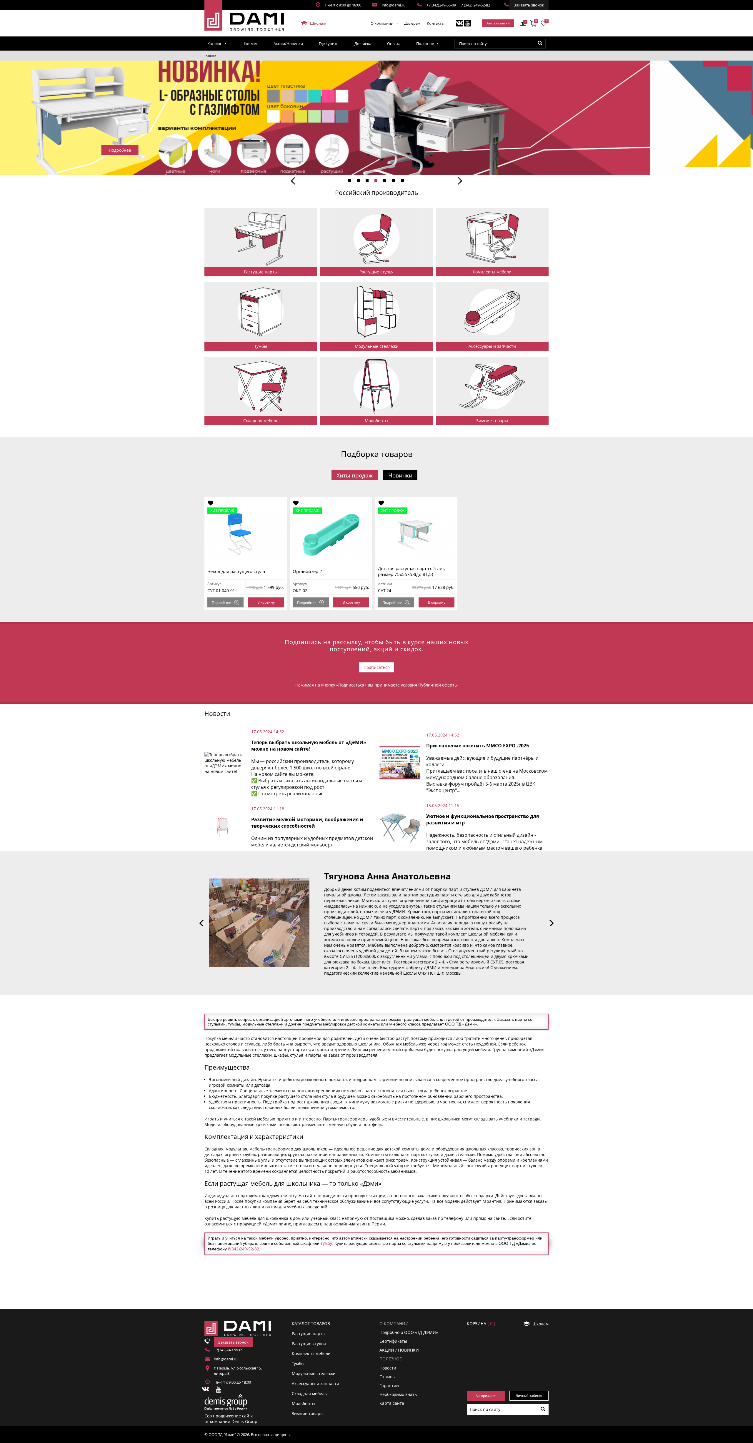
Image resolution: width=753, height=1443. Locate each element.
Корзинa (481, 1323)
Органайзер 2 (307, 571)
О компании (382, 23)
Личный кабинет (529, 1395)
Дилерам (412, 23)
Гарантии (389, 1385)
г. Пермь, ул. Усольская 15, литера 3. (238, 1370)
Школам (318, 23)
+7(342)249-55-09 (441, 5)
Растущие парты (309, 1333)
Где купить (329, 43)
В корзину (266, 602)
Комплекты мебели (311, 1353)
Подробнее (221, 602)
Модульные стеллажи (314, 1373)
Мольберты (303, 1403)
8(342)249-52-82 (243, 1249)
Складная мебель (309, 1393)
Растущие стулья (309, 1343)
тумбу (326, 1243)
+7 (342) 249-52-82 (474, 5)
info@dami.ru (394, 5)
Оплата (393, 43)
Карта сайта (391, 1403)
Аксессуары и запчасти (315, 1383)
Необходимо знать (398, 1394)
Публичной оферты (438, 685)
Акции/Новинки (288, 43)
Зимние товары (308, 1413)
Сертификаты (393, 1341)
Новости (387, 1368)
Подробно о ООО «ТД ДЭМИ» (408, 1332)
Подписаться (377, 667)
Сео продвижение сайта (229, 1416)
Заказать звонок (529, 5)
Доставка (362, 43)
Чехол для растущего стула (236, 571)
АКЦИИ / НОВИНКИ (399, 1350)
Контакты (435, 23)
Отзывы (387, 1376)
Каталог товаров (311, 1323)
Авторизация (498, 23)
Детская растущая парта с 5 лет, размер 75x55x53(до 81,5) (411, 571)
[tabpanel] (376, 118)
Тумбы (298, 1363)
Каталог (214, 43)
